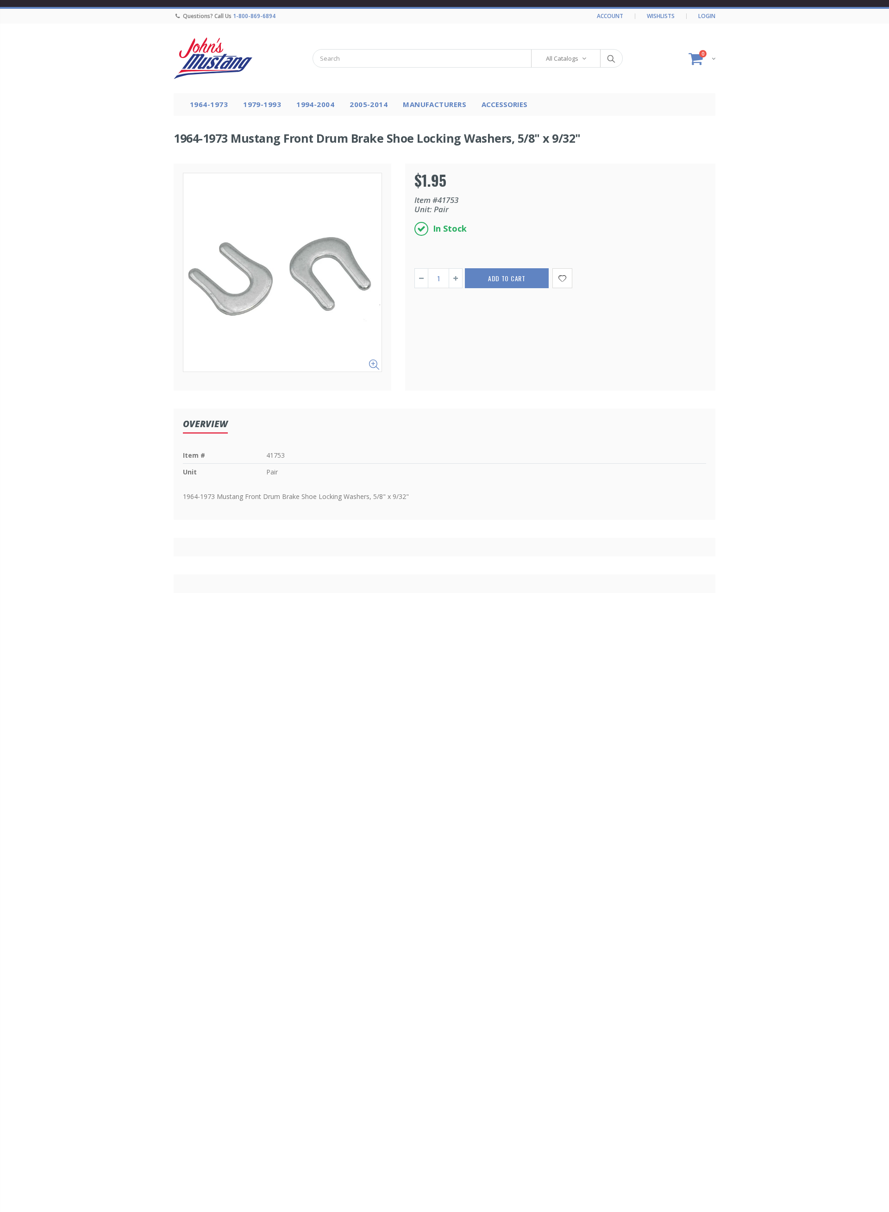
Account (610, 16)
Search (611, 58)
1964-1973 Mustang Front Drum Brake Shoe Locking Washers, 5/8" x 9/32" (377, 138)
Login (706, 16)
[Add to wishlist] (562, 278)
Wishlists (661, 16)
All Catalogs (562, 58)
